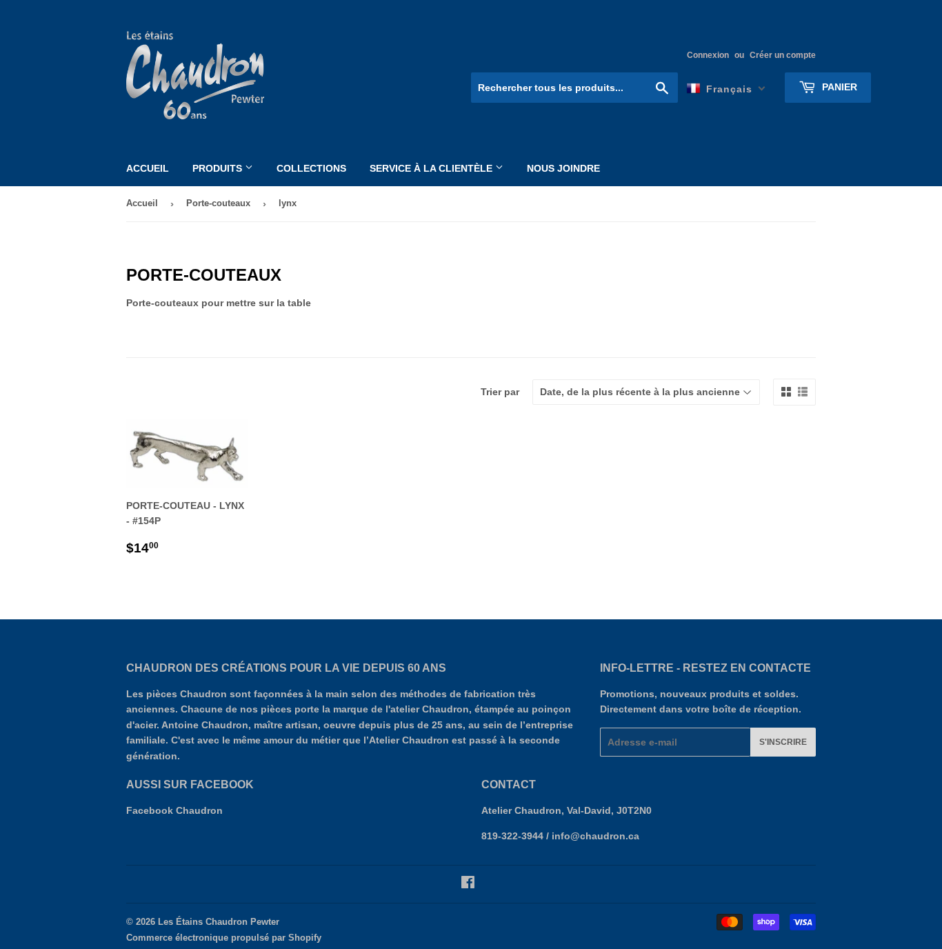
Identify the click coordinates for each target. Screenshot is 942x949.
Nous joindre (563, 168)
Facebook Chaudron (174, 810)
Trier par (500, 391)
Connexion (708, 55)
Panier (838, 86)
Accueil (147, 168)
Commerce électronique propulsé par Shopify (223, 937)
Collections (311, 168)
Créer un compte (783, 55)
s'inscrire (783, 742)
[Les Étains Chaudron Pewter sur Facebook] (468, 884)
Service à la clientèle (432, 168)
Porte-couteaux (218, 203)
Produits (218, 168)
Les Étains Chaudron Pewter (218, 922)
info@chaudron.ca (595, 835)
